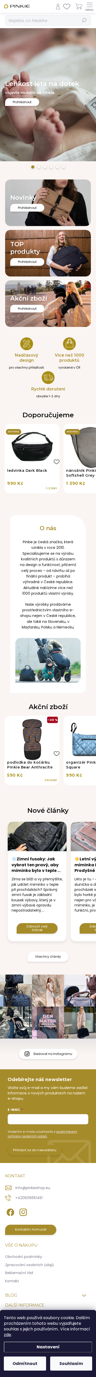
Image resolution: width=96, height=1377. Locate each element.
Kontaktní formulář (31, 1229)
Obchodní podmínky (23, 1256)
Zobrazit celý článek (37, 928)
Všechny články (48, 956)
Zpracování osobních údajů (29, 1264)
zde (7, 1335)
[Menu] (89, 6)
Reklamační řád (19, 1272)
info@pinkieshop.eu (32, 1187)
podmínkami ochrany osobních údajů (42, 1133)
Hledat (84, 20)
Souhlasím (71, 1364)
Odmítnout (25, 1364)
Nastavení (48, 1347)
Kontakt (12, 1281)
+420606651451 (28, 1197)
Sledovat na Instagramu (52, 1054)
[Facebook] (9, 1211)
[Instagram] (22, 1211)
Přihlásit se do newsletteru (35, 1150)
